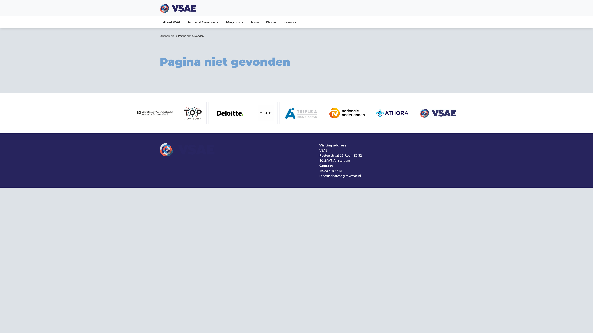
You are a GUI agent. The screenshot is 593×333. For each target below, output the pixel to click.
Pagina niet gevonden (191, 35)
